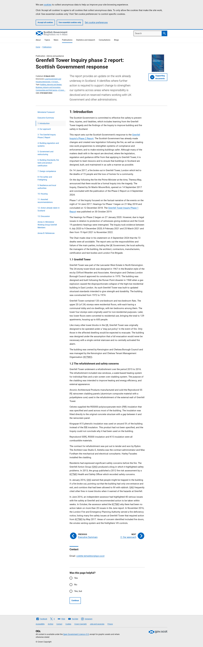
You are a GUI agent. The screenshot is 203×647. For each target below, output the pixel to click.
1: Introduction (44, 123)
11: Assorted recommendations (45, 200)
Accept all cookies (45, 22)
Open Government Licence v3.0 (76, 634)
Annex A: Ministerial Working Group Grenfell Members (47, 225)
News (56, 40)
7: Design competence (47, 171)
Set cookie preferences (96, 22)
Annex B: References (46, 233)
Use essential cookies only (70, 22)
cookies (47, 4)
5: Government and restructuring (45, 153)
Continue (75, 600)
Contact (59, 624)
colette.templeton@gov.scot (90, 556)
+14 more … (55, 82)
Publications (67, 40)
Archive (50, 624)
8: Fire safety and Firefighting (45, 178)
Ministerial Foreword (46, 112)
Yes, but (78, 591)
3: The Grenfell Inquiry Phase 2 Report (47, 136)
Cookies (68, 624)
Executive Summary (46, 118)
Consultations (104, 40)
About (38, 40)
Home (38, 47)
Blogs (116, 40)
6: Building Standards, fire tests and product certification (48, 163)
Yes (76, 578)
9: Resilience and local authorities (47, 186)
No (75, 584)
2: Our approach (44, 129)
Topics (47, 40)
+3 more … (61, 90)
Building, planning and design (51, 84)
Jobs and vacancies (97, 624)
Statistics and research (85, 40)
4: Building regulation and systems (48, 144)
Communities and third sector (46, 90)
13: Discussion (44, 216)
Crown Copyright (80, 624)
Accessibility (40, 624)
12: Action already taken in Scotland (49, 209)
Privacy (110, 624)
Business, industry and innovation (48, 87)
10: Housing (43, 194)
